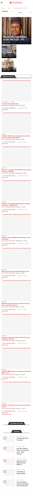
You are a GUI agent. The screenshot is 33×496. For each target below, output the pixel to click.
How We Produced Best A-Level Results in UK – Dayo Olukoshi (23, 451)
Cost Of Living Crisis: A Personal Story (8, 52)
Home (3, 8)
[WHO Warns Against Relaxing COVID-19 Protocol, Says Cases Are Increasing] (16, 291)
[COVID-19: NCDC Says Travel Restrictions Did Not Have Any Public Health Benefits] (16, 123)
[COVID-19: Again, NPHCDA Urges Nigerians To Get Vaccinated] (16, 225)
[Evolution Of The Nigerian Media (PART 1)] (10, 461)
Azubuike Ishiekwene (9, 105)
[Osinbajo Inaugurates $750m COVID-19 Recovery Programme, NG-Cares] (16, 325)
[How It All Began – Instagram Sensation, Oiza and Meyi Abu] (10, 482)
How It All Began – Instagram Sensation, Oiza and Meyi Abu (23, 483)
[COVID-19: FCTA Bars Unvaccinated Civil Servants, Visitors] (16, 393)
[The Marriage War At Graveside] (10, 438)
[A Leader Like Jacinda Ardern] (16, 91)
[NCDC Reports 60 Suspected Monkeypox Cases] (16, 259)
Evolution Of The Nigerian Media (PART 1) (22, 462)
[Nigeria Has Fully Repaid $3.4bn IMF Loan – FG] (16, 30)
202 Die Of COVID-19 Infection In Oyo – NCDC (9, 65)
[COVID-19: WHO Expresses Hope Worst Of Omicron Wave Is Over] (16, 359)
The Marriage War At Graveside (23, 439)
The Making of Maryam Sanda (21, 472)
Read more (5, 109)
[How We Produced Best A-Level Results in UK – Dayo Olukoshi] (10, 449)
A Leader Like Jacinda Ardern (10, 103)
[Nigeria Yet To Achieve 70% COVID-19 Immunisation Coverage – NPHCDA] (16, 157)
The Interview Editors (9, 139)
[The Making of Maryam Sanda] (10, 472)
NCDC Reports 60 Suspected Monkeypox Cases (15, 271)
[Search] (31, 2)
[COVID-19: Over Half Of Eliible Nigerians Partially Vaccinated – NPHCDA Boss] (16, 191)
